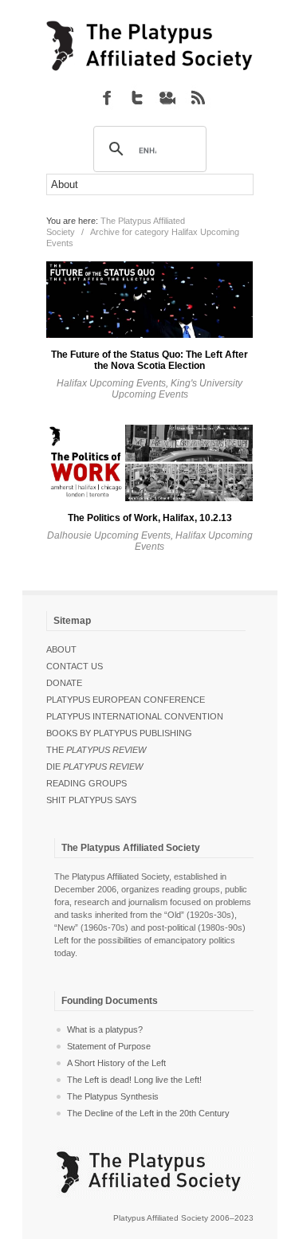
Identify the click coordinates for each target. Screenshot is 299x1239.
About (61, 649)
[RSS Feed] (197, 97)
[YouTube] (167, 97)
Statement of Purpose (109, 1046)
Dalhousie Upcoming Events (109, 535)
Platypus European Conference (125, 699)
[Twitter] (137, 97)
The (96, 750)
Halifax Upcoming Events (111, 383)
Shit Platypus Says (91, 800)
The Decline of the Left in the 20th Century (148, 1113)
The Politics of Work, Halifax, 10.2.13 (150, 517)
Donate (64, 683)
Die (94, 766)
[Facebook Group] (107, 97)
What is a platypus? (105, 1029)
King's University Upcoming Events (177, 389)
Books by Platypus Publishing (119, 733)
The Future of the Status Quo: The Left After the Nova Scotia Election (149, 360)
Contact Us (74, 666)
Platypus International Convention (134, 716)
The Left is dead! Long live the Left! (134, 1079)
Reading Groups (86, 783)
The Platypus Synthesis (113, 1096)
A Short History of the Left (116, 1063)
